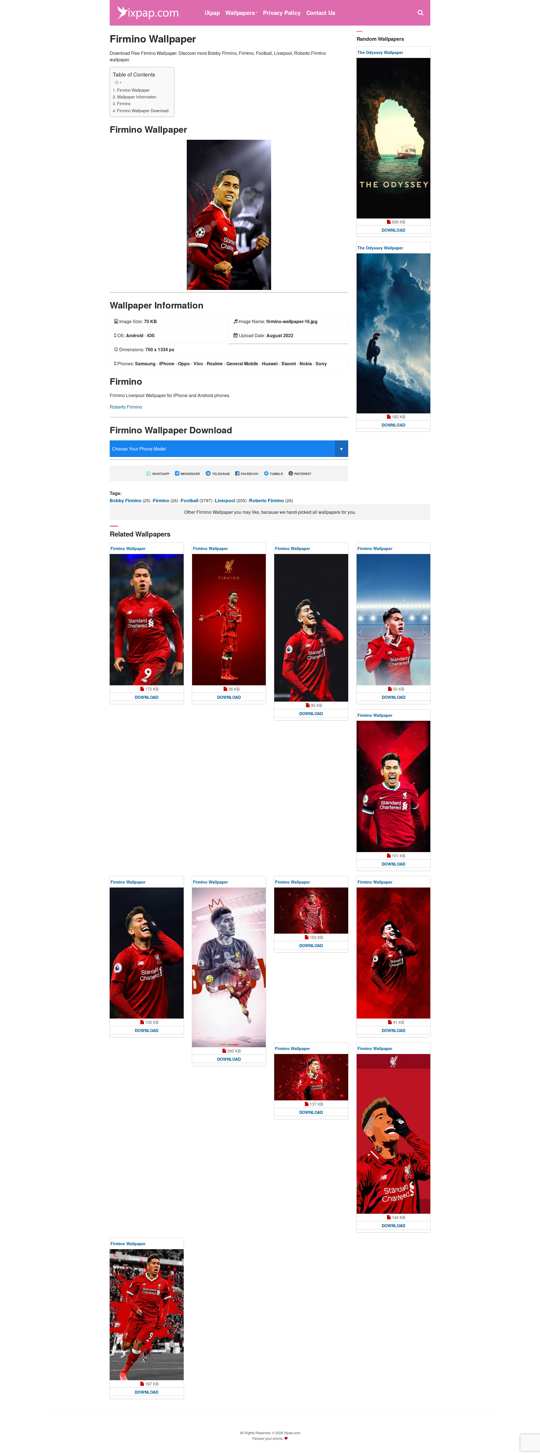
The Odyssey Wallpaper (380, 52)
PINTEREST (302, 474)
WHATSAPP (160, 474)
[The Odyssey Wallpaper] (394, 138)
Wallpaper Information (136, 97)
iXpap (212, 12)
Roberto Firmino (126, 407)
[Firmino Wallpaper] (229, 214)
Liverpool (225, 500)
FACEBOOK (249, 474)
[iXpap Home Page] (148, 12)
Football (190, 500)
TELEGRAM (220, 474)
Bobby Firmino (126, 500)
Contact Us (320, 12)
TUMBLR (276, 474)
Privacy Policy (281, 12)
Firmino (123, 103)
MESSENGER (190, 474)
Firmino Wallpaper (133, 90)
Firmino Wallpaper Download (142, 110)
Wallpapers (240, 12)
